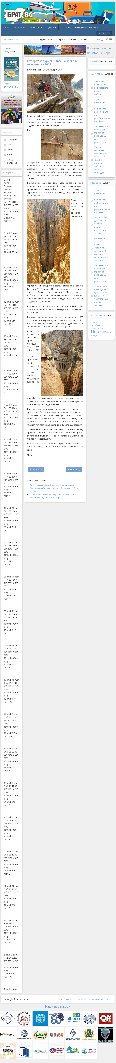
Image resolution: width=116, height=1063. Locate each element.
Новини (18, 28)
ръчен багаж (97, 328)
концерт (95, 335)
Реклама (68, 999)
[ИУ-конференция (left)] (11, 110)
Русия (10, 149)
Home (59, 999)
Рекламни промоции (83, 999)
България (12, 139)
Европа (10, 144)
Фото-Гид (66, 28)
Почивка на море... (100, 53)
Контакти (99, 999)
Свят (9, 154)
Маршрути (34, 28)
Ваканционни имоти (85, 28)
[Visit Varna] (55, 49)
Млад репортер (12, 161)
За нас (109, 999)
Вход (100, 39)
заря (109, 332)
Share (29, 455)
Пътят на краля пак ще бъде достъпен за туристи (52, 485)
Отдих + (50, 28)
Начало (6, 28)
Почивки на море (99, 48)
